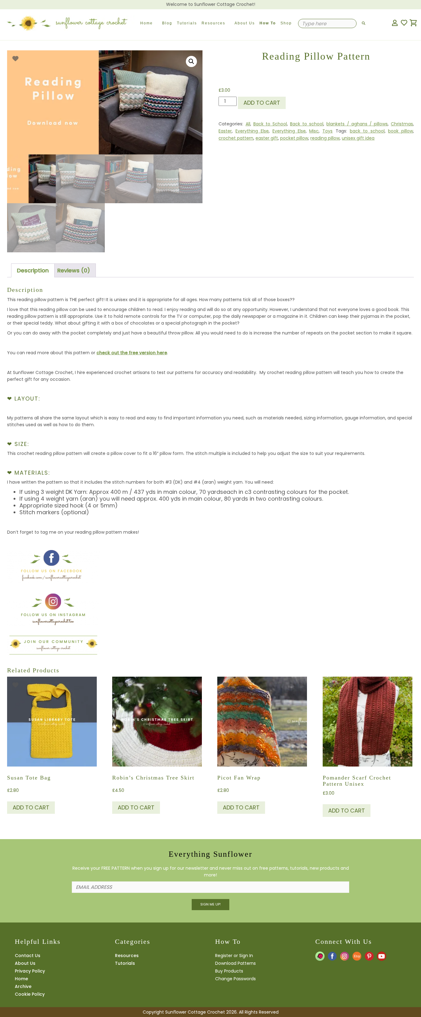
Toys (327, 131)
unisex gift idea (358, 138)
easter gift (266, 138)
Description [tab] (33, 270)
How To (268, 23)
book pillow (400, 131)
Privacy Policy (30, 971)
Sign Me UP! (210, 904)
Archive (23, 986)
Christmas (402, 124)
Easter (225, 131)
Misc (314, 131)
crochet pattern (236, 138)
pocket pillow (294, 138)
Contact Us (27, 955)
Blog (167, 23)
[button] (191, 61)
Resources (213, 23)
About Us (245, 23)
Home (146, 23)
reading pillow (325, 138)
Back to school (306, 124)
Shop (286, 23)
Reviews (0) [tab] (73, 270)
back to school (367, 131)
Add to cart (261, 103)
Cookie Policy (30, 994)
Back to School (270, 124)
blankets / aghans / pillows (357, 124)
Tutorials (187, 23)
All (248, 124)
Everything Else (252, 131)
